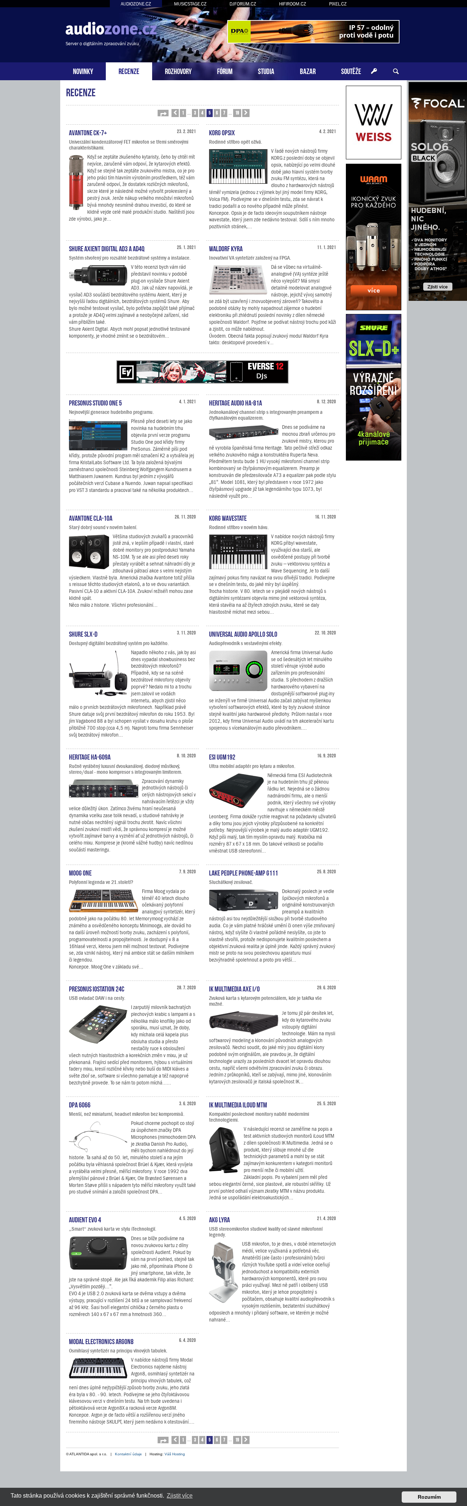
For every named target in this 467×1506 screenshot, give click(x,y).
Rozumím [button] (429, 1497)
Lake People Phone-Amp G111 (243, 872)
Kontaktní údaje (128, 1454)
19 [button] (237, 112)
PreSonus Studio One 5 (95, 402)
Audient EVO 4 (85, 1219)
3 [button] (195, 112)
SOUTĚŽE (351, 70)
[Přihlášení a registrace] (374, 71)
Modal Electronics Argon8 (101, 1340)
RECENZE (129, 70)
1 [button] (183, 112)
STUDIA (266, 70)
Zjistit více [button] (180, 1496)
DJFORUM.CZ (242, 4)
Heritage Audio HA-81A (235, 402)
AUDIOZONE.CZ (136, 4)
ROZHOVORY (178, 70)
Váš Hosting (175, 1454)
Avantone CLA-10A (90, 517)
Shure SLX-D (83, 633)
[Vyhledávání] (396, 71)
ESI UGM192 (222, 756)
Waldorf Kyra (226, 248)
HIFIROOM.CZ (292, 4)
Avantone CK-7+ (88, 132)
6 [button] (217, 112)
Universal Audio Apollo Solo (243, 633)
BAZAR (308, 70)
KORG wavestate (228, 517)
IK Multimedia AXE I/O (234, 988)
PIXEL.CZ (338, 4)
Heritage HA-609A (90, 756)
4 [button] (202, 112)
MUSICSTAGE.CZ (190, 4)
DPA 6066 (79, 1104)
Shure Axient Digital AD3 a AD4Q (106, 248)
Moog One (80, 872)
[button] (163, 113)
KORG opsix (222, 132)
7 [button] (224, 112)
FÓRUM (224, 70)
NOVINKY (83, 70)
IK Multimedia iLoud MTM (238, 1104)
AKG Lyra (219, 1219)
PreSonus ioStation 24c (96, 988)
